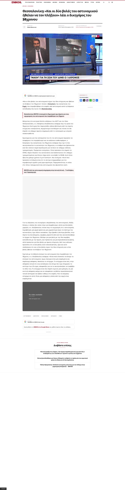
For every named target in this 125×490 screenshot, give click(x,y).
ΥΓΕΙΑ (92, 2)
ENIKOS (17, 2)
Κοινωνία (30, 6)
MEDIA (87, 2)
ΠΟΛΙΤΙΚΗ (39, 2)
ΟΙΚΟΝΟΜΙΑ (47, 2)
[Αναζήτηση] (109, 2)
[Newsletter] (112, 2)
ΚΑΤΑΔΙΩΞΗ (53, 316)
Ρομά (24, 106)
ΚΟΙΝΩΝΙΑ (62, 2)
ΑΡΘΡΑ (98, 2)
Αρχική (25, 6)
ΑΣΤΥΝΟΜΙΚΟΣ (27, 316)
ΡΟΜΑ (60, 316)
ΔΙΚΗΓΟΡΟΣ (36, 316)
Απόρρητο (3, 488)
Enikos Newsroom (31, 27)
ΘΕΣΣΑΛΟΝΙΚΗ (44, 316)
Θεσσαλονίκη (47, 109)
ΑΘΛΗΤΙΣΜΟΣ (71, 2)
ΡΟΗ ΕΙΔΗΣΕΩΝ (29, 2)
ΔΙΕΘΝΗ (55, 2)
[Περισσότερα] (103, 2)
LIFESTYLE (80, 2)
